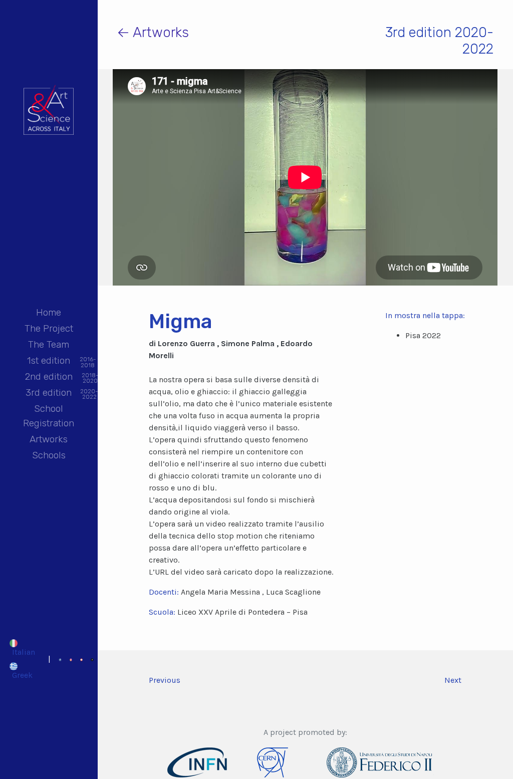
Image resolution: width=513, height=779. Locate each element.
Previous (164, 680)
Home (48, 312)
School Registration (48, 416)
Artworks (49, 439)
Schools (49, 455)
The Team (48, 344)
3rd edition (49, 393)
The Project (49, 328)
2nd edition (49, 377)
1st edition (48, 361)
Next (452, 680)
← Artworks (153, 32)
